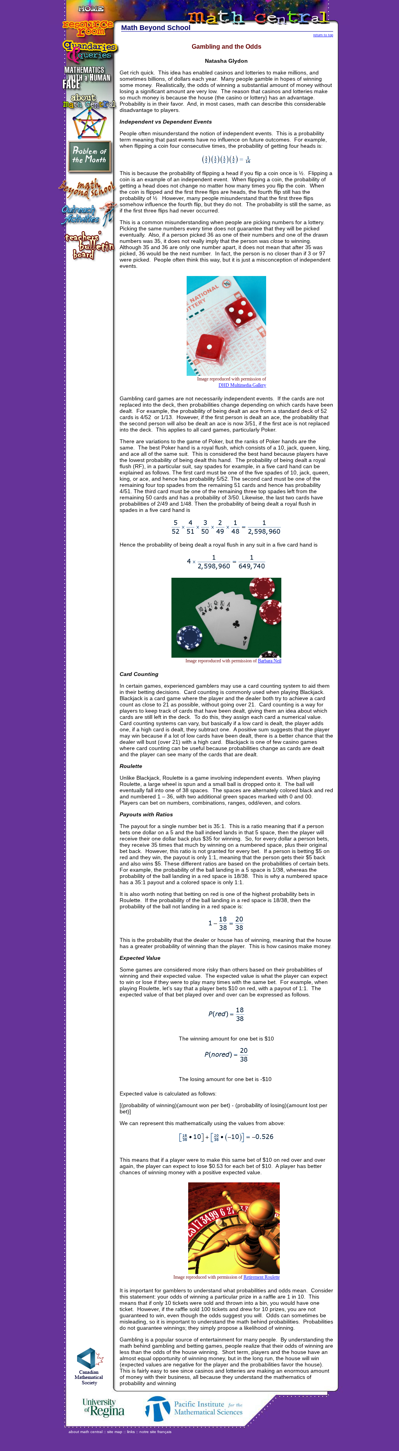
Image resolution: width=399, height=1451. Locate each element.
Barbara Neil (269, 661)
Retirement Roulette (262, 1277)
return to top (323, 35)
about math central (85, 1432)
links (131, 1432)
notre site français (155, 1432)
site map (114, 1432)
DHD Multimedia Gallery (242, 385)
